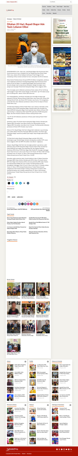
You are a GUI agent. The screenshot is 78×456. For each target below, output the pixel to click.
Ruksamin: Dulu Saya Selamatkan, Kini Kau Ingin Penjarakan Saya (38, 232)
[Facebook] (19, 204)
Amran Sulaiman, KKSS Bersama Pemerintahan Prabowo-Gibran (20, 395)
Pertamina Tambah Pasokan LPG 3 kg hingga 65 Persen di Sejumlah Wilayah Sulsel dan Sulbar (20, 416)
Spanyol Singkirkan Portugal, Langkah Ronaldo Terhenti (63, 424)
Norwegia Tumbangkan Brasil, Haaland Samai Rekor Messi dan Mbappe (65, 431)
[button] (71, 2)
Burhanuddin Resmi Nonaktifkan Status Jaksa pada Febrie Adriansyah (41, 335)
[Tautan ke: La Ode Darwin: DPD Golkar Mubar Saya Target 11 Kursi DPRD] (32, 367)
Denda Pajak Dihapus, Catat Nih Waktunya (17, 208)
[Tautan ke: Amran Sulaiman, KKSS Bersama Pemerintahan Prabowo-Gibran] (10, 397)
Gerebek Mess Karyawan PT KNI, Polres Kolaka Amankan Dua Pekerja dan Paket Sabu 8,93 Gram (39, 218)
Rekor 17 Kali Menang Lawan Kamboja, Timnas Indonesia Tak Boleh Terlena (64, 416)
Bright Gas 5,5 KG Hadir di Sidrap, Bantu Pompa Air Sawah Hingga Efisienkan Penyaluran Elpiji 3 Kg (20, 439)
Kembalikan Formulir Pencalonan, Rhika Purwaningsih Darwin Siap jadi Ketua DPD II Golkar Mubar (42, 380)
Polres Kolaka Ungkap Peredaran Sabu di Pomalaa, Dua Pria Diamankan (16, 223)
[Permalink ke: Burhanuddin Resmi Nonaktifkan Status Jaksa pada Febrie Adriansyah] (43, 326)
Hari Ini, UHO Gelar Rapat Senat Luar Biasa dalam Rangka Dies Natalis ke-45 (42, 431)
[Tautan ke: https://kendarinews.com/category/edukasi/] (48, 405)
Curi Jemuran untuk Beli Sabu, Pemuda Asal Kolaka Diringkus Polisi (16, 228)
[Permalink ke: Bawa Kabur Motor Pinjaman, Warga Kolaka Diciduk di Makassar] (13, 326)
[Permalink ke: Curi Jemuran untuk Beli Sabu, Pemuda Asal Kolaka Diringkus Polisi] (28, 307)
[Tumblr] (25, 204)
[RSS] (37, 204)
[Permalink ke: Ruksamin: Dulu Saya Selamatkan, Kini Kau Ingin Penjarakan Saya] (28, 326)
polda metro (20, 197)
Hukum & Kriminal (10, 30)
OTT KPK (9, 21)
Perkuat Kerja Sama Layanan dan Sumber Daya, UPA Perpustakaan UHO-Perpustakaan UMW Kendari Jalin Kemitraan (42, 409)
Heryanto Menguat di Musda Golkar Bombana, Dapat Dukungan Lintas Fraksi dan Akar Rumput (42, 388)
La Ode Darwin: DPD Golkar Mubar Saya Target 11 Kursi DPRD (43, 365)
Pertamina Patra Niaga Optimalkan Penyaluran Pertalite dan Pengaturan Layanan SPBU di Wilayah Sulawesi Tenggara (20, 409)
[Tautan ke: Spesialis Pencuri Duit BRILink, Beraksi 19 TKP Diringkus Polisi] (55, 390)
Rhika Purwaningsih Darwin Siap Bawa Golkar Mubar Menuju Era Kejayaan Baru (42, 373)
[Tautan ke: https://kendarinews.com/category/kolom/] (25, 362)
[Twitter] (22, 204)
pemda (13, 197)
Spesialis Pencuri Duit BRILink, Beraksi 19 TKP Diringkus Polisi (39, 223)
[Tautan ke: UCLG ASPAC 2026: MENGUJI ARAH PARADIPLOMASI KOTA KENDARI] (10, 374)
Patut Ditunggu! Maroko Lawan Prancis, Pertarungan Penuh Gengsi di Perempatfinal (64, 439)
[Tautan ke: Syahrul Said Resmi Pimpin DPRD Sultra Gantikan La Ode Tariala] (32, 397)
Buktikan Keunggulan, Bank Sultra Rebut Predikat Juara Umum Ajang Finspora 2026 (19, 424)
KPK (9, 197)
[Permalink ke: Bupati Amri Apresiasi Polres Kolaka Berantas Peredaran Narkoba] (43, 307)
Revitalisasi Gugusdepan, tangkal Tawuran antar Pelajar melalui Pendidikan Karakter (20, 388)
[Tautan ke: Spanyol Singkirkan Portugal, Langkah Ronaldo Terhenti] (55, 425)
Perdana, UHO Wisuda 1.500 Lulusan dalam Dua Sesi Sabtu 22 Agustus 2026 (42, 416)
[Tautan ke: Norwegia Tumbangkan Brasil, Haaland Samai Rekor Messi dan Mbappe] (55, 433)
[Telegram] (34, 204)
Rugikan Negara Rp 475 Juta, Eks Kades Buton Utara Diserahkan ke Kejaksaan (13, 353)
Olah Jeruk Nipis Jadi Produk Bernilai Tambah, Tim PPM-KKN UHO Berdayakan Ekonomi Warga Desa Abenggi (42, 439)
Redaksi (23, 453)
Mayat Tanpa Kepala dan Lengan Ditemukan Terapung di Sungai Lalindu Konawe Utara (16, 218)
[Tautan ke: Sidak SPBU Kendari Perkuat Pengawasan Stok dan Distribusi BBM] (10, 433)
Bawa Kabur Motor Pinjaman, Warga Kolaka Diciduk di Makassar (16, 232)
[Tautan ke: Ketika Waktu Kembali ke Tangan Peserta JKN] (10, 367)
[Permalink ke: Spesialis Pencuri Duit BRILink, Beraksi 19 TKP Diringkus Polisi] (13, 307)
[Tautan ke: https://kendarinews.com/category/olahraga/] (70, 405)
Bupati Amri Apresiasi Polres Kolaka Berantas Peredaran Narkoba (39, 228)
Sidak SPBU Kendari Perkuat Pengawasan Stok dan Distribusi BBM (20, 431)
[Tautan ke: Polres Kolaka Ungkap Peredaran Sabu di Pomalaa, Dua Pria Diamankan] (55, 382)
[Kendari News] (10, 10)
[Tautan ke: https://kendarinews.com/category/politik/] (48, 362)
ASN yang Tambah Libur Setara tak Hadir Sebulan (40, 209)
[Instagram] (28, 204)
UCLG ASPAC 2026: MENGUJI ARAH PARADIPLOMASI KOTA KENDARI (20, 373)
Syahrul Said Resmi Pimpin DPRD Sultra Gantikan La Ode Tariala (42, 395)
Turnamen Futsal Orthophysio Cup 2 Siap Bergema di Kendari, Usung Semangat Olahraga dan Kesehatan (64, 409)
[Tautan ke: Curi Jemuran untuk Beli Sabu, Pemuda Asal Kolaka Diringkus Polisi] (55, 397)
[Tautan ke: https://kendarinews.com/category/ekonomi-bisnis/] (25, 405)
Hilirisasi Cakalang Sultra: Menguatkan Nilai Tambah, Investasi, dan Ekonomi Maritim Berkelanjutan (20, 380)
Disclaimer (29, 453)
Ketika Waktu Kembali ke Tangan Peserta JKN (20, 365)
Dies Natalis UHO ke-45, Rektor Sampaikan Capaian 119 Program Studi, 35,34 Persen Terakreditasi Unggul (42, 424)
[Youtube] (31, 204)
